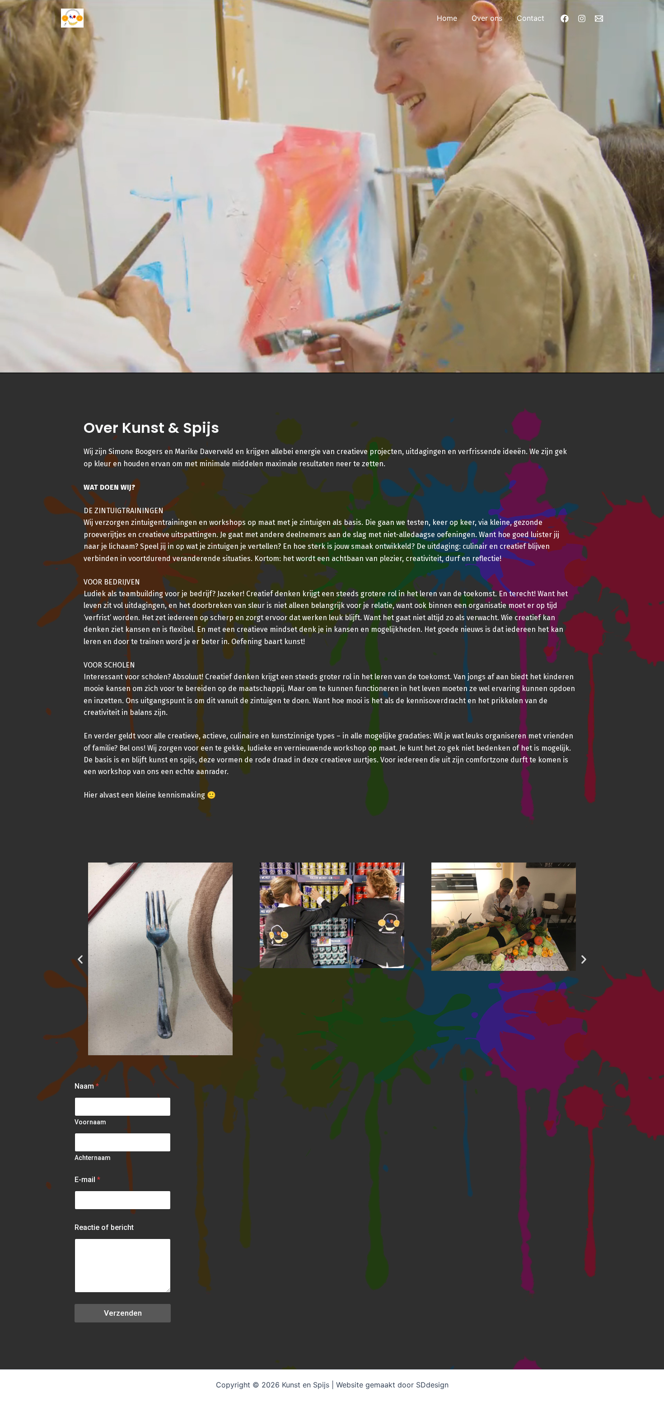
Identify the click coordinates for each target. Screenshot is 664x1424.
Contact (530, 18)
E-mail (87, 1179)
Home (447, 18)
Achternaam (93, 1157)
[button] (80, 959)
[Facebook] (565, 18)
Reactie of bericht (104, 1227)
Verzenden (123, 1312)
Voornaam (90, 1122)
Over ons (487, 18)
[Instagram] (582, 18)
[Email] (599, 18)
